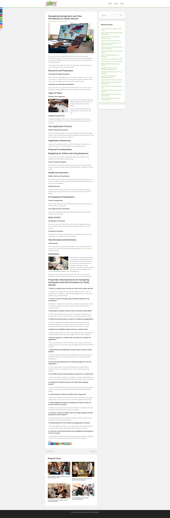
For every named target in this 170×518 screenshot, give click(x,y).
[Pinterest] (57, 444)
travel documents (85, 248)
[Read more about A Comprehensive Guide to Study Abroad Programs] (59, 490)
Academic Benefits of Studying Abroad (111, 40)
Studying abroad (52, 56)
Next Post (94, 451)
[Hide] (0, 29)
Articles (116, 3)
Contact (122, 3)
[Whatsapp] (60, 444)
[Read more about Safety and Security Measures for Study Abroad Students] (83, 469)
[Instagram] (62, 444)
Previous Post (49, 451)
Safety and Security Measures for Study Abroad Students (82, 479)
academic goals (86, 87)
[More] (70, 444)
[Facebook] (49, 444)
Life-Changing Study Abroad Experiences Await (80, 498)
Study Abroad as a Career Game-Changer (111, 79)
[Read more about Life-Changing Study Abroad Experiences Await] (83, 489)
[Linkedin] (55, 444)
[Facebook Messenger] (68, 444)
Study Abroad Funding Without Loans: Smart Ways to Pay (59, 477)
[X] (52, 444)
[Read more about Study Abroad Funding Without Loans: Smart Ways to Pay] (59, 468)
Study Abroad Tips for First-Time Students (111, 61)
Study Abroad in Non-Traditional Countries (112, 59)
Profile (110, 3)
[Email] (65, 444)
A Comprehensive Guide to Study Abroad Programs (57, 500)
